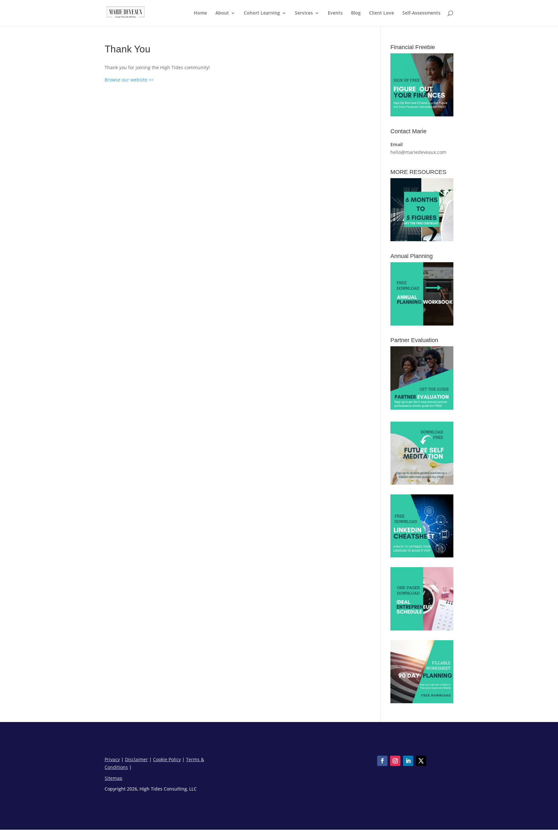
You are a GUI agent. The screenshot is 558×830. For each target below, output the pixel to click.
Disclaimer (136, 759)
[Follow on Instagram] (395, 761)
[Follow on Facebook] (382, 761)
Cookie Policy (167, 759)
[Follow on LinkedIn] (408, 761)
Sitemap (113, 778)
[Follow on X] (421, 761)
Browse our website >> (129, 80)
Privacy (112, 759)
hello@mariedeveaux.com (418, 152)
